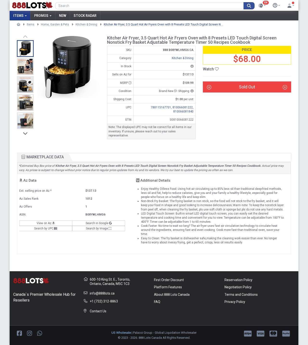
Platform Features (168, 287)
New (62, 16)
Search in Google (97, 223)
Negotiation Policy (238, 287)
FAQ (157, 302)
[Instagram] (29, 333)
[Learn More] (276, 5)
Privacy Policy (235, 302)
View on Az (44, 223)
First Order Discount (169, 280)
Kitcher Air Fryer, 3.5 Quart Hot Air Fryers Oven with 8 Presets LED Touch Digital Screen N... (163, 24)
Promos (41, 16)
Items (18, 16)
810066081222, (183, 107)
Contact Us (98, 311)
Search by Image (97, 228)
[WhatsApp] (39, 333)
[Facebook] (19, 333)
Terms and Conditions (241, 294)
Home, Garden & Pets (55, 24)
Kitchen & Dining (86, 24)
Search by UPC (44, 228)
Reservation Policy (238, 280)
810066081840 (183, 111)
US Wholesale (121, 332)
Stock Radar (85, 16)
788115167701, (162, 107)
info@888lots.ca (102, 293)
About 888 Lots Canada (172, 294)
